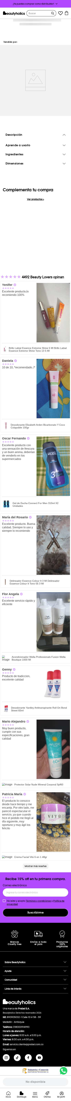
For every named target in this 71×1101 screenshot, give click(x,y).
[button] (35, 4)
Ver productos (35, 199)
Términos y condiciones (38, 901)
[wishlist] (60, 14)
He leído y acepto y (35, 902)
